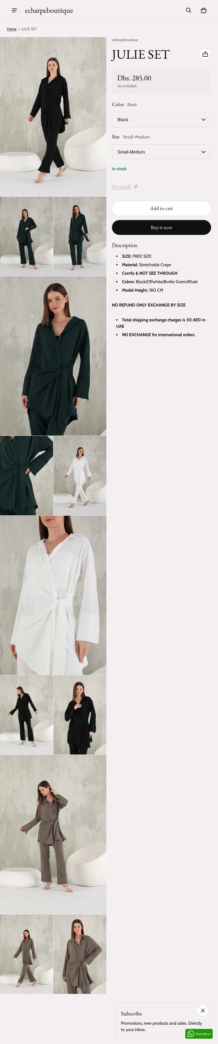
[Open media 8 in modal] (26, 715)
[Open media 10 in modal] (53, 834)
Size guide (121, 186)
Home (11, 29)
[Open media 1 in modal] (53, 116)
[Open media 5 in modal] (26, 475)
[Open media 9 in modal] (80, 715)
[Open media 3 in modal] (80, 236)
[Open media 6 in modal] (80, 475)
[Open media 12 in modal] (80, 954)
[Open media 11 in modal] (26, 954)
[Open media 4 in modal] (53, 356)
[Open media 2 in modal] (26, 236)
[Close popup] (203, 1010)
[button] (188, 10)
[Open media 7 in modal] (53, 595)
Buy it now (161, 227)
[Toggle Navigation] (14, 10)
